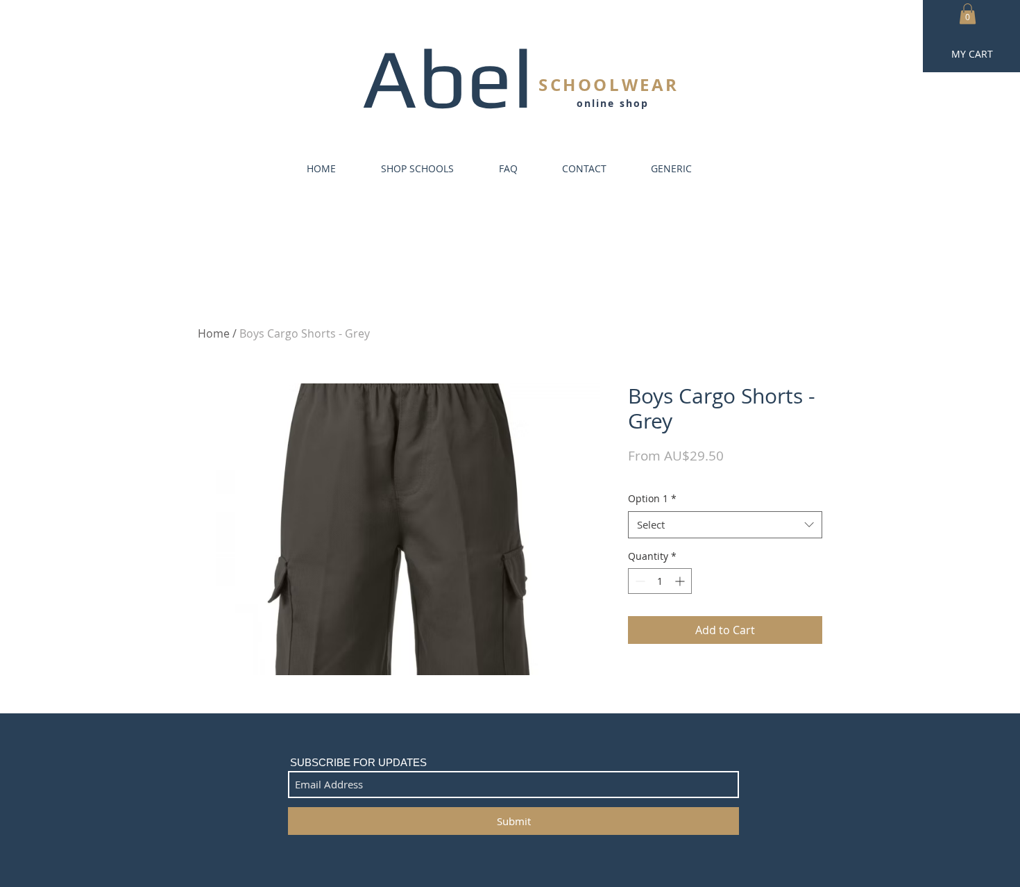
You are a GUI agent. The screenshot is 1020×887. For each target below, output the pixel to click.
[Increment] (681, 581)
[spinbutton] (659, 581)
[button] (967, 13)
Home (214, 333)
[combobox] (725, 524)
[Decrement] (638, 581)
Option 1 (652, 498)
